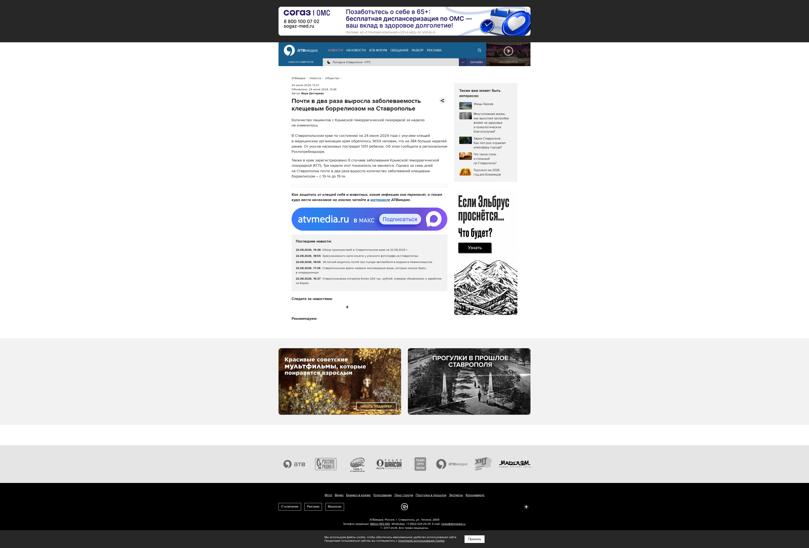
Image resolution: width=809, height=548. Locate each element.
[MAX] (321, 307)
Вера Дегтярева (312, 93)
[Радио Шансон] (389, 464)
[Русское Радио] (326, 464)
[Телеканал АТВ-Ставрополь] (294, 464)
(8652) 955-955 (380, 524)
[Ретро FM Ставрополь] (357, 464)
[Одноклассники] (312, 307)
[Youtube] (330, 307)
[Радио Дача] (420, 464)
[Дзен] (347, 307)
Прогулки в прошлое (431, 495)
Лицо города (403, 495)
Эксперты (456, 495)
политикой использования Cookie (421, 541)
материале (380, 199)
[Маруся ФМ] (515, 464)
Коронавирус (475, 495)
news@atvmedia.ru (453, 524)
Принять (474, 539)
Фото (328, 495)
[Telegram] (304, 307)
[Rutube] (339, 307)
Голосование (382, 495)
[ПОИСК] (479, 50)
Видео (339, 495)
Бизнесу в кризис (358, 495)
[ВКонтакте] (295, 307)
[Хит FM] (483, 464)
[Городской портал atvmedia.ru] (452, 464)
